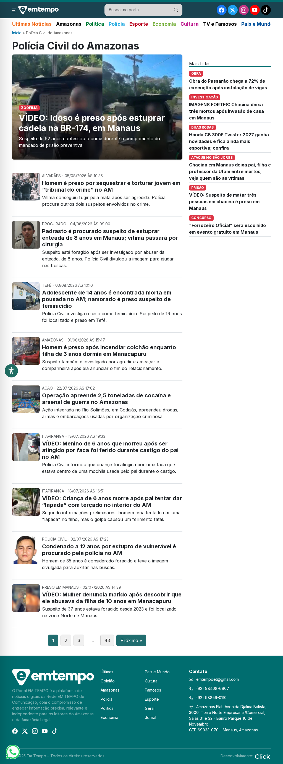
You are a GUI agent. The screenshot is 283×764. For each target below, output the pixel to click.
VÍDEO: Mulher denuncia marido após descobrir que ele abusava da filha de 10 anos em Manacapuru (112, 597)
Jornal (150, 717)
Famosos (153, 690)
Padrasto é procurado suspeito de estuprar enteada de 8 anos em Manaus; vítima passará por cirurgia (110, 238)
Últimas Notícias (32, 24)
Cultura (189, 24)
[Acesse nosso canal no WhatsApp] (12, 751)
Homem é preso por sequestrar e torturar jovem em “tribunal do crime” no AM (111, 186)
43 (107, 640)
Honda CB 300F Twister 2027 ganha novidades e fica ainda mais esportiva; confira (229, 141)
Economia (164, 24)
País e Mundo (257, 24)
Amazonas (69, 24)
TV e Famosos (220, 24)
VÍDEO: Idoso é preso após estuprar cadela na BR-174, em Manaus (92, 123)
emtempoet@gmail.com (217, 679)
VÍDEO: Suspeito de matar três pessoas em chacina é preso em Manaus (224, 201)
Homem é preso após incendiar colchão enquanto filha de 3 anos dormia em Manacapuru (109, 350)
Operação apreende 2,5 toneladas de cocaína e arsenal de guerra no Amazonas (106, 398)
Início (17, 32)
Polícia (117, 24)
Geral (149, 708)
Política (95, 24)
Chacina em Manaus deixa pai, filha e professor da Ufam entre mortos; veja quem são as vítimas (230, 171)
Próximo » (131, 640)
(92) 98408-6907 (212, 688)
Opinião (108, 681)
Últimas (107, 671)
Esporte (138, 24)
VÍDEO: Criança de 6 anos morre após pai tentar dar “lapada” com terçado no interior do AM (112, 501)
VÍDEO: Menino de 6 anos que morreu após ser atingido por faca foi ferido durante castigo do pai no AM (110, 450)
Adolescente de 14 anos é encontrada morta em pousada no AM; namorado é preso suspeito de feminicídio (106, 299)
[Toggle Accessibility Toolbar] (11, 371)
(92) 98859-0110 (211, 697)
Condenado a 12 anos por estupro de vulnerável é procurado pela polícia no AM (109, 549)
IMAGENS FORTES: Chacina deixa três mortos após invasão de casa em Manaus (226, 111)
